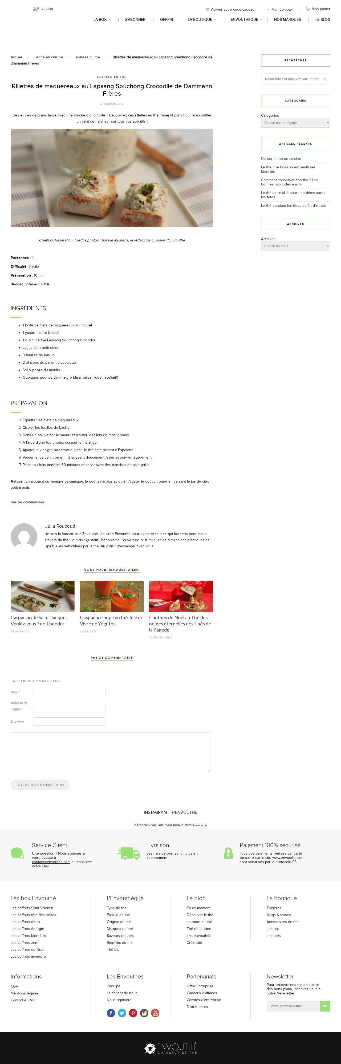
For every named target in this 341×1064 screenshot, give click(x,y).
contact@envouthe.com (51, 862)
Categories (270, 116)
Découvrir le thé (200, 915)
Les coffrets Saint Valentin (32, 908)
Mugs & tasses (279, 915)
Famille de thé (118, 915)
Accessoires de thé (283, 922)
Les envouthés (199, 936)
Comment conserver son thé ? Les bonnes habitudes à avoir (289, 182)
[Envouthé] (43, 14)
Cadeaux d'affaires (202, 993)
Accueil (17, 57)
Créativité (194, 943)
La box (100, 19)
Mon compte (281, 9)
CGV (14, 986)
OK (325, 1006)
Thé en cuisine (199, 929)
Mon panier (321, 9)
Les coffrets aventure (28, 956)
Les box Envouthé (33, 898)
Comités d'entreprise (204, 1000)
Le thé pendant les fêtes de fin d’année (293, 206)
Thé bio (113, 950)
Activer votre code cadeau (232, 9)
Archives (268, 239)
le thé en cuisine (49, 57)
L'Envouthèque (125, 898)
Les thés (274, 936)
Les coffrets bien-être (28, 936)
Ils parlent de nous (122, 993)
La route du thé (199, 922)
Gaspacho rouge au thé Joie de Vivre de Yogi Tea (111, 620)
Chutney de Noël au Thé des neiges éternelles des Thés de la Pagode (180, 623)
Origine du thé (119, 922)
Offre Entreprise (200, 986)
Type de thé (117, 908)
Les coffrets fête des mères (33, 915)
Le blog (322, 19)
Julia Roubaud (60, 526)
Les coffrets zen (24, 943)
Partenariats (201, 976)
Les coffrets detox (25, 922)
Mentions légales (25, 993)
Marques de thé (120, 929)
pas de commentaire (27, 502)
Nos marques (287, 19)
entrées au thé (88, 57)
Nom (15, 692)
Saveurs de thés (120, 936)
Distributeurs (197, 1007)
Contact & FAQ (23, 1000)
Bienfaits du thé (120, 943)
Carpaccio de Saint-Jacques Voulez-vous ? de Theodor (39, 620)
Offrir (166, 19)
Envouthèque (244, 19)
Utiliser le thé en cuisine (281, 159)
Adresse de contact (19, 706)
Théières (274, 908)
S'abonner (135, 19)
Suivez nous (199, 825)
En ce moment (198, 908)
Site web (17, 721)
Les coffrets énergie (27, 929)
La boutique (200, 19)
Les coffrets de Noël (27, 950)
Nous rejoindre (119, 1000)
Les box (273, 929)
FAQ (45, 866)
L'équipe (113, 986)
